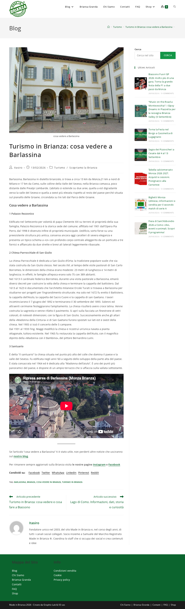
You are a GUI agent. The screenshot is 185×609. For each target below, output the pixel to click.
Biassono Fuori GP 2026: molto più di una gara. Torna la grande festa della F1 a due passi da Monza (161, 82)
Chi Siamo (18, 575)
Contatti (16, 584)
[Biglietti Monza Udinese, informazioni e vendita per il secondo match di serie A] (141, 204)
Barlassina (20, 482)
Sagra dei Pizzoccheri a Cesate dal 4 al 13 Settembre (161, 153)
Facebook (114, 464)
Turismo (59, 167)
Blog (14, 570)
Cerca (138, 49)
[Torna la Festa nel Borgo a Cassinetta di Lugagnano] (141, 135)
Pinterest (83, 472)
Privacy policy (62, 580)
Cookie (58, 575)
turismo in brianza (72, 482)
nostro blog (21, 456)
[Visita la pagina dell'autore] (16, 527)
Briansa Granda (21, 580)
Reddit (95, 472)
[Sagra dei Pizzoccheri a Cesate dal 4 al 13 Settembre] (141, 155)
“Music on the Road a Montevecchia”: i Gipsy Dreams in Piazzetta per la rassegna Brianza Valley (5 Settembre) (162, 109)
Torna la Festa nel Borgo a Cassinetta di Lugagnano (161, 133)
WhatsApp (58, 472)
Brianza (31, 482)
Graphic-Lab (50, 604)
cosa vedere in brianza (48, 482)
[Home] (108, 27)
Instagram (99, 464)
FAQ (14, 589)
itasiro (18, 167)
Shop (15, 593)
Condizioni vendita (65, 570)
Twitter (46, 472)
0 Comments (167, 93)
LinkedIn (71, 472)
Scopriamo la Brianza (83, 167)
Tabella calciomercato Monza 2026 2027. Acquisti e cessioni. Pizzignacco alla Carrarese (161, 177)
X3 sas (62, 604)
